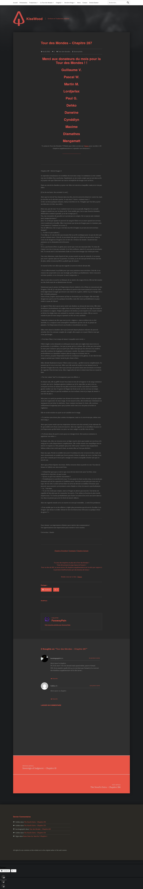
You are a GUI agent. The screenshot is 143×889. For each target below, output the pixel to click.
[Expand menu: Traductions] (37, 2)
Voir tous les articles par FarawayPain (57, 625)
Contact (84, 3)
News (79, 3)
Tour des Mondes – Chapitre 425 (40, 829)
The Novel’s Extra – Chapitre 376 (35, 822)
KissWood (34, 18)
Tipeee (86, 146)
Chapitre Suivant (82, 551)
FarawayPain (78, 51)
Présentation (23, 3)
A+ (4, 878)
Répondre (55, 678)
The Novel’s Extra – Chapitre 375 (35, 825)
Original (58, 3)
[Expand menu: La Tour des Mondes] (53, 2)
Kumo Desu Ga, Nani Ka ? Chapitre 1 (35, 836)
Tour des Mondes (64, 51)
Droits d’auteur (93, 3)
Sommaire (72, 551)
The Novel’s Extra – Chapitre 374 (35, 833)
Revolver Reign (69, 3)
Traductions (33, 3)
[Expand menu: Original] (61, 2)
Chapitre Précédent (61, 551)
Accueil (15, 3)
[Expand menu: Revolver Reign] (74, 2)
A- (4, 887)
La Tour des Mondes (46, 3)
